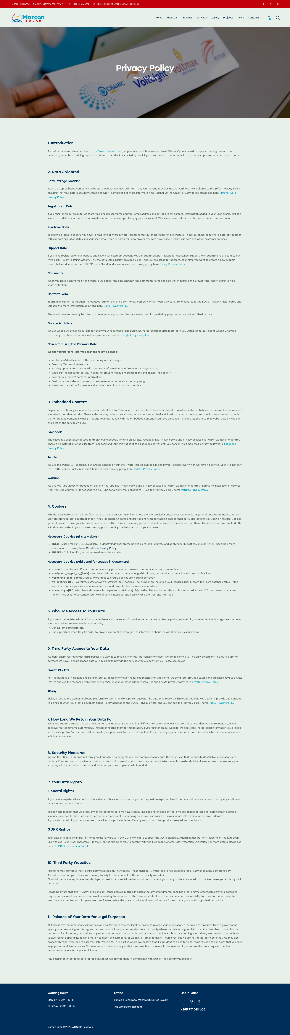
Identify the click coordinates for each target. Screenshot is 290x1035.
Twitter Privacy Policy (147, 469)
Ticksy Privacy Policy (172, 264)
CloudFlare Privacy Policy (101, 548)
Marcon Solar (55, 1026)
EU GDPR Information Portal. (71, 846)
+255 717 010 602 (192, 1009)
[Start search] (277, 17)
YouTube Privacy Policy (194, 490)
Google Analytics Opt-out (136, 335)
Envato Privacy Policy (205, 682)
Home (135, 78)
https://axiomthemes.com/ (106, 151)
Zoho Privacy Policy (115, 306)
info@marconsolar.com (128, 1006)
